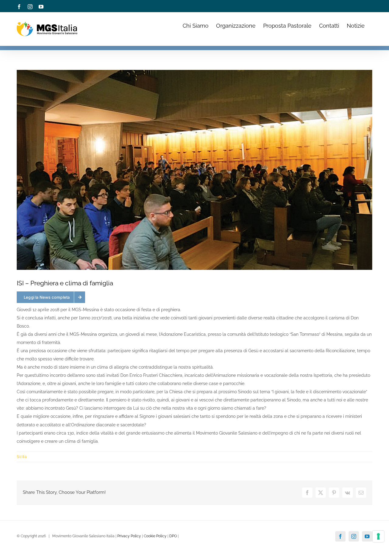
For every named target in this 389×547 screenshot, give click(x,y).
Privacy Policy (129, 536)
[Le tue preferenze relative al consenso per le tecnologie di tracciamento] (378, 536)
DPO (173, 536)
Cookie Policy (155, 536)
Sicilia (22, 457)
